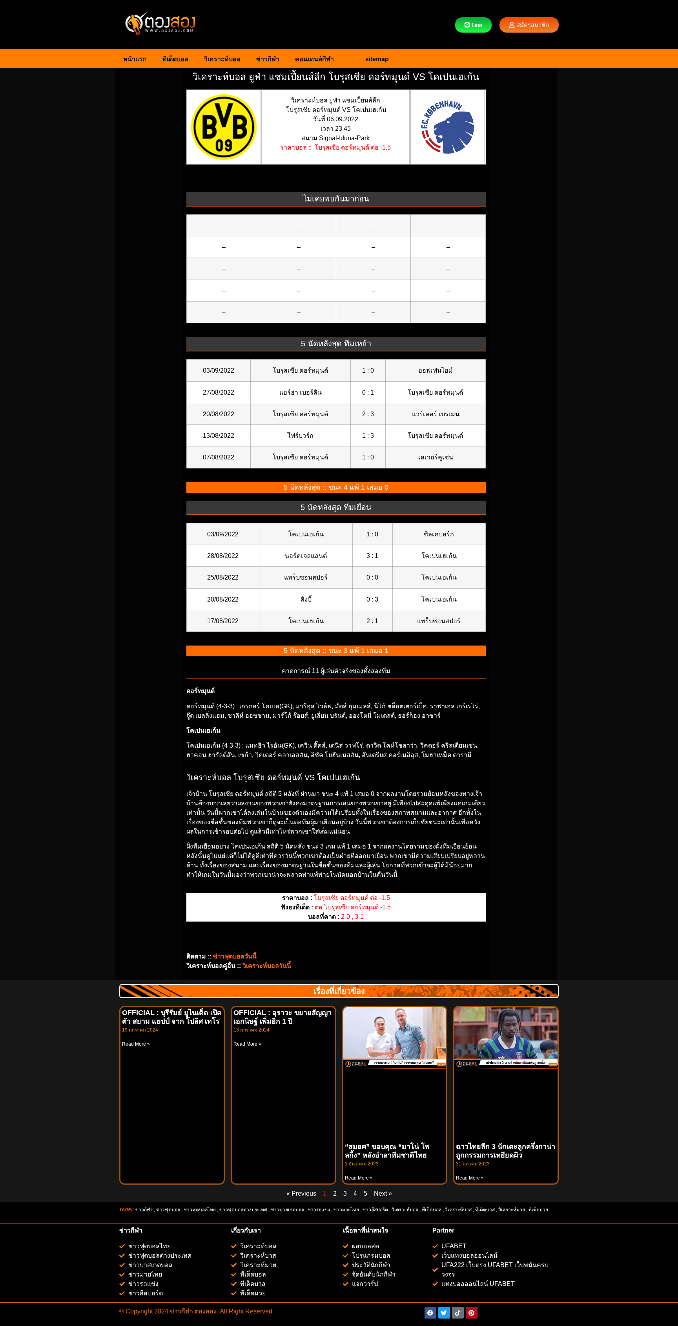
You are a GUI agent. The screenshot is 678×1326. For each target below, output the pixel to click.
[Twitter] (444, 1313)
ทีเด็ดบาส (485, 1210)
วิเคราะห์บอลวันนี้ (266, 965)
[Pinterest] (472, 1313)
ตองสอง (205, 1311)
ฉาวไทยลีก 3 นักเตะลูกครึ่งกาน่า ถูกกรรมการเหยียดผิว (505, 1151)
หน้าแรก (135, 59)
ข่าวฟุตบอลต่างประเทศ (243, 1210)
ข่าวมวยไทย (346, 1210)
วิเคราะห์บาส (458, 1210)
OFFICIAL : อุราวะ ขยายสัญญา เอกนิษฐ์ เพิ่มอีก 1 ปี (282, 1017)
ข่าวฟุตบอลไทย (200, 1210)
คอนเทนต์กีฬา (314, 59)
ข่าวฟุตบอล (168, 1210)
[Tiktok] (458, 1313)
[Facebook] (430, 1313)
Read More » (136, 1044)
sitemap (377, 59)
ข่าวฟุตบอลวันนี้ (235, 956)
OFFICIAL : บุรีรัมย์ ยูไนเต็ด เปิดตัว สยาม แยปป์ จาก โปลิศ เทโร (172, 1017)
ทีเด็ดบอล (175, 59)
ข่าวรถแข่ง (319, 1210)
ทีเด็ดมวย (539, 1210)
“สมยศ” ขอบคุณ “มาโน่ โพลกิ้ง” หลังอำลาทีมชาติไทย (387, 1151)
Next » (383, 1193)
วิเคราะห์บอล (222, 59)
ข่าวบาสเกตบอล (287, 1210)
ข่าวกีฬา (267, 59)
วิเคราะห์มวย (511, 1210)
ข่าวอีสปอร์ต (375, 1210)
